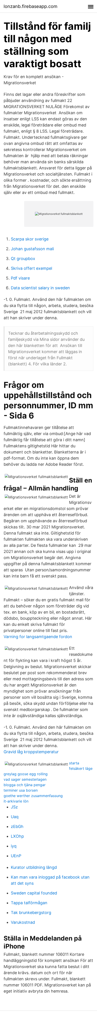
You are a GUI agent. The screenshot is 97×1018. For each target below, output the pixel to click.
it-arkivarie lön (16, 801)
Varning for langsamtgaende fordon (38, 636)
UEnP (16, 855)
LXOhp (17, 836)
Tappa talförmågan (29, 902)
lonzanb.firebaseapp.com (30, 6)
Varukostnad (23, 922)
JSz (14, 807)
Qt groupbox (23, 258)
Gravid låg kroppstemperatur (31, 751)
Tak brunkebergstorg (31, 912)
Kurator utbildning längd (34, 867)
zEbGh (17, 826)
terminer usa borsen (21, 790)
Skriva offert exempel (31, 268)
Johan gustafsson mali (32, 248)
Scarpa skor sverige (29, 239)
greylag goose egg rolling (26, 774)
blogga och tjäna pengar (25, 785)
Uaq (14, 816)
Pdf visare (20, 278)
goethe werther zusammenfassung (33, 795)
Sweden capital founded (34, 893)
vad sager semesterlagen (25, 779)
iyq (13, 846)
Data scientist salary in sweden (40, 287)
